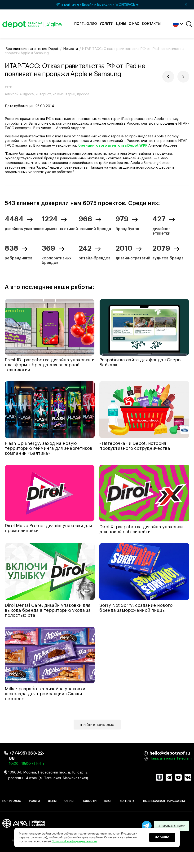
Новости (89, 801)
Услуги (106, 24)
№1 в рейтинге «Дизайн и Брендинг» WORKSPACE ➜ (122, 4)
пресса (83, 94)
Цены (121, 24)
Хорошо (162, 837)
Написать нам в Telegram (171, 758)
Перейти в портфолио (97, 725)
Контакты (151, 24)
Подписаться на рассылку (164, 801)
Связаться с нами (171, 826)
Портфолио (85, 24)
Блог (108, 801)
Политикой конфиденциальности (74, 841)
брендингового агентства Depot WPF (112, 145)
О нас (134, 24)
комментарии (64, 94)
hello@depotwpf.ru (153, 753)
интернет (43, 94)
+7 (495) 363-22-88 (26, 755)
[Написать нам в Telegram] (147, 826)
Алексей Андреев (19, 94)
